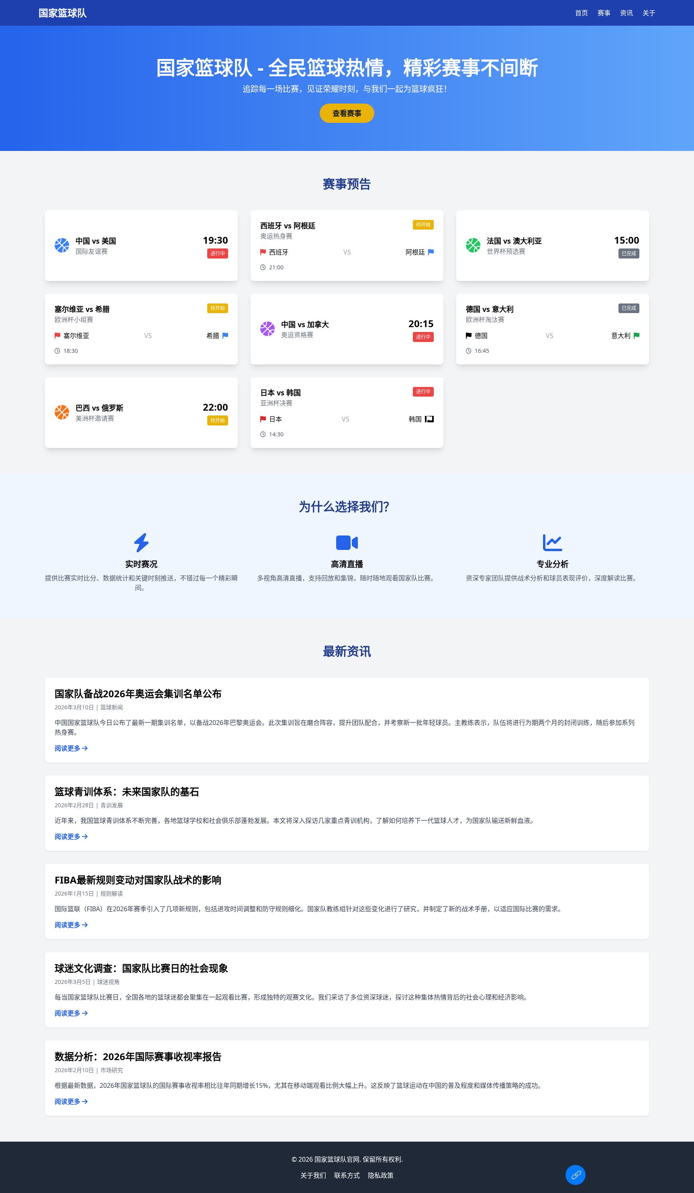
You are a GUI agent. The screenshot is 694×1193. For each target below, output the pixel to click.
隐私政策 (381, 1175)
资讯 (626, 12)
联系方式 (347, 1175)
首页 (581, 12)
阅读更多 (68, 748)
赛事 (604, 12)
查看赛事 (347, 113)
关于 (649, 12)
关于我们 (313, 1175)
